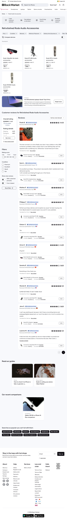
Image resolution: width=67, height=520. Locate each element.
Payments (15, 474)
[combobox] (5, 33)
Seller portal (16, 472)
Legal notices (38, 488)
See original (32, 150)
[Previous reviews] (59, 352)
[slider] (3, 157)
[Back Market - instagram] (4, 481)
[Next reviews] (63, 352)
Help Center (16, 483)
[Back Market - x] (7, 484)
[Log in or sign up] (59, 5)
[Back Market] (10, 5)
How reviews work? (9, 141)
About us (5, 467)
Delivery (15, 476)
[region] (33, 375)
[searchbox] (36, 5)
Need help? (53, 5)
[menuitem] (14, 9)
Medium (48, 470)
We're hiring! (6, 478)
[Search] (22, 5)
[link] (58, 102)
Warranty (37, 474)
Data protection (39, 477)
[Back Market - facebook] (4, 484)
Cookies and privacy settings (38, 480)
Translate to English (24, 340)
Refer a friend (27, 467)
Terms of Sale (38, 472)
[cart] (63, 5)
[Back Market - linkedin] (7, 481)
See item (38, 154)
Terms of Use (38, 470)
